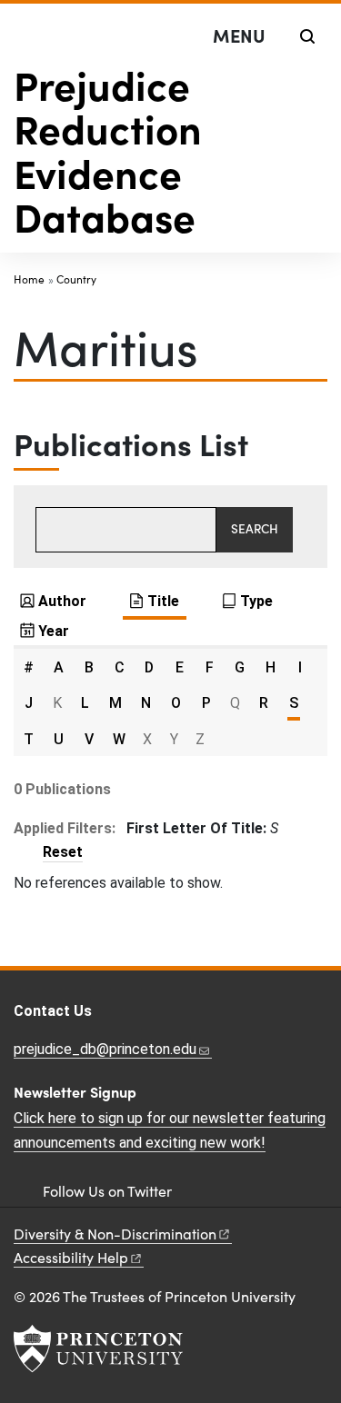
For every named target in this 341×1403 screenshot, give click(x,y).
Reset (63, 852)
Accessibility (71, 1257)
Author (62, 601)
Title (163, 601)
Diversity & (115, 1233)
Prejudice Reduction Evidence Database (108, 149)
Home (29, 279)
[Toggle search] (307, 36)
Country (76, 279)
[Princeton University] (98, 1348)
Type (256, 601)
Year (53, 631)
